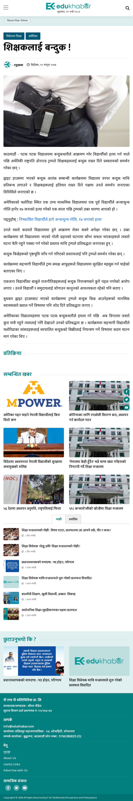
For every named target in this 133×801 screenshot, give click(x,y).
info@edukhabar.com (18, 726)
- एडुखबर (17, 65)
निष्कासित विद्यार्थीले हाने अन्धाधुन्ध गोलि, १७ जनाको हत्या (60, 219)
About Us (9, 758)
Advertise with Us (15, 770)
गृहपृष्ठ (6, 752)
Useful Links (11, 764)
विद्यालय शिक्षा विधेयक (17, 20)
